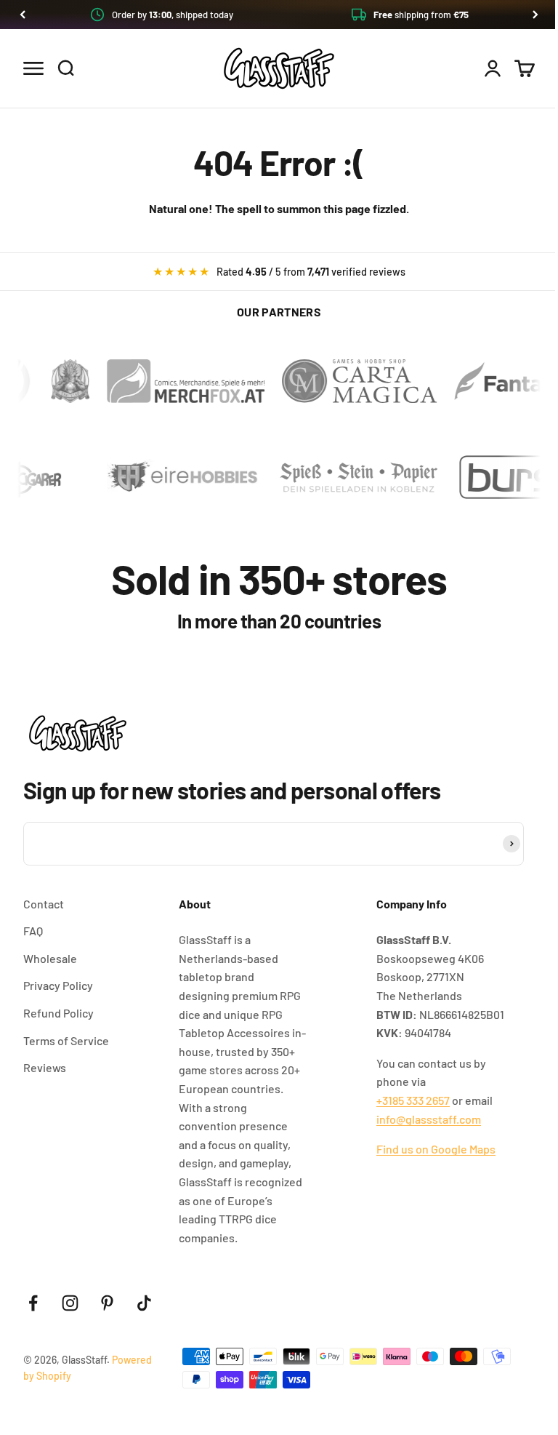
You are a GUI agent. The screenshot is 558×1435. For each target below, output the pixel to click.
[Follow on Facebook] (33, 1303)
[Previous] (23, 15)
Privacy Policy (58, 985)
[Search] (65, 68)
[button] (279, 14)
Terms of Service (66, 1040)
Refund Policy (58, 1013)
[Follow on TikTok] (144, 1303)
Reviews (44, 1067)
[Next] (535, 15)
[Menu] (33, 68)
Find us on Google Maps (436, 1149)
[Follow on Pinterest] (107, 1303)
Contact (43, 904)
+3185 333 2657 (413, 1100)
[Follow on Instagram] (70, 1303)
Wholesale (50, 958)
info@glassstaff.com (428, 1119)
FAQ (33, 931)
